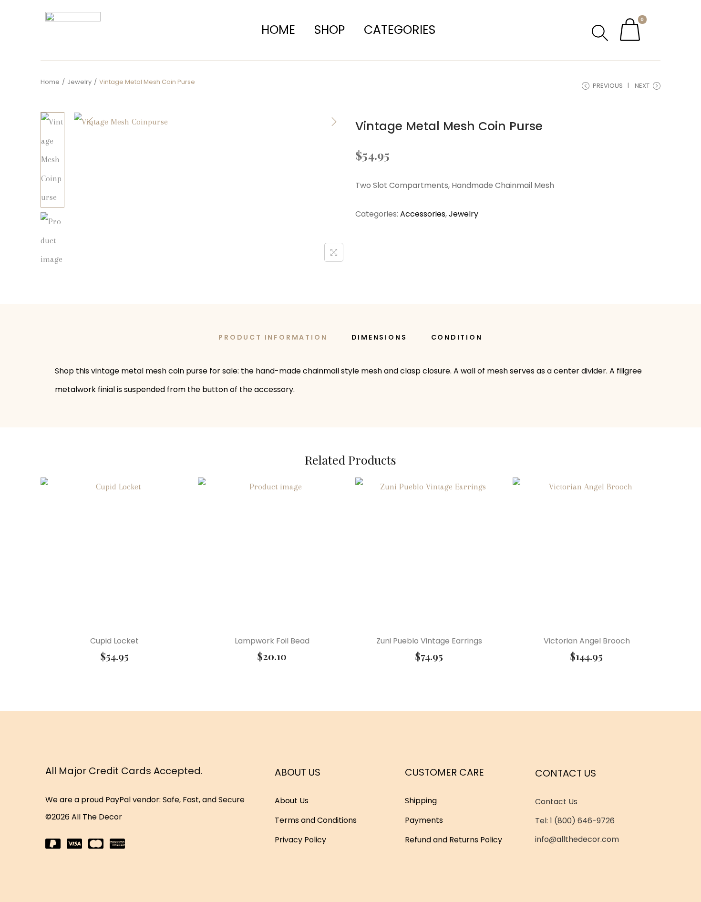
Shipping (421, 800)
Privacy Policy (300, 839)
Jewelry (79, 81)
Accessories (422, 213)
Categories (399, 29)
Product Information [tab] (272, 337)
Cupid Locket (114, 640)
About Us (292, 800)
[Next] (334, 122)
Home (278, 29)
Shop (329, 29)
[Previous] (91, 122)
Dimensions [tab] (379, 337)
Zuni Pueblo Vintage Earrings (429, 640)
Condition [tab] (457, 337)
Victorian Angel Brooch (587, 640)
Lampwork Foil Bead (272, 640)
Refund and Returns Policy (453, 839)
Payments (424, 820)
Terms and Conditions (316, 820)
